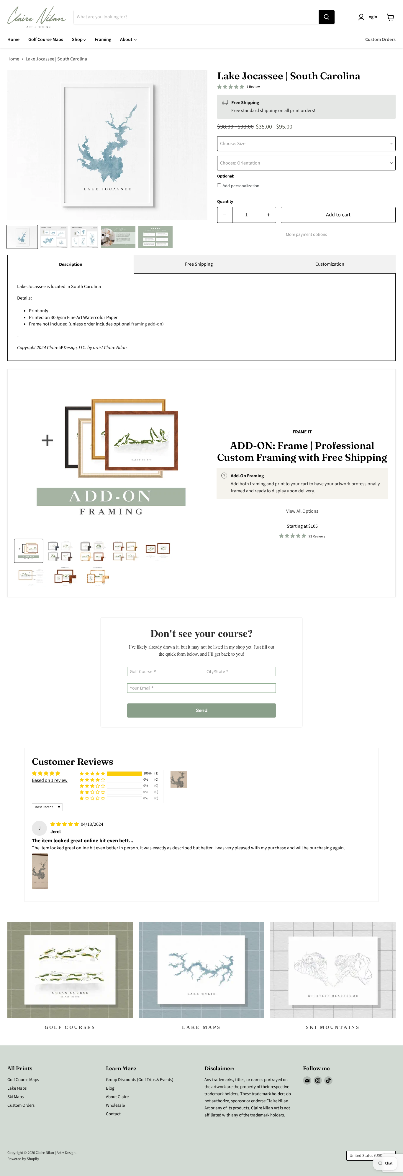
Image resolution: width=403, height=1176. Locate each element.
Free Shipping (199, 264)
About (126, 39)
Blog (110, 1088)
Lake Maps (17, 1088)
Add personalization (240, 185)
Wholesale (115, 1105)
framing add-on (146, 324)
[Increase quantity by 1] (268, 215)
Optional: (225, 176)
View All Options (302, 511)
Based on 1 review (50, 780)
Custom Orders (380, 39)
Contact (113, 1114)
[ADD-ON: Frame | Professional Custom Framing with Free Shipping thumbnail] (28, 550)
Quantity (225, 201)
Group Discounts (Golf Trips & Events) (139, 1080)
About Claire (117, 1097)
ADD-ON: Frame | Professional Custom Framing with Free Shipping (302, 451)
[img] (65, 824)
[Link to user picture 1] (40, 871)
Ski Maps (15, 1097)
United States (368, 1156)
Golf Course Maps (45, 39)
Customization (329, 264)
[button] (92, 773)
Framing (103, 39)
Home (13, 39)
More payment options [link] (306, 234)
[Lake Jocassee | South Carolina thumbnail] (22, 237)
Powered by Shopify (23, 1159)
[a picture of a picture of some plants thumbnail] (31, 576)
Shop (77, 39)
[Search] (327, 17)
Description (70, 264)
